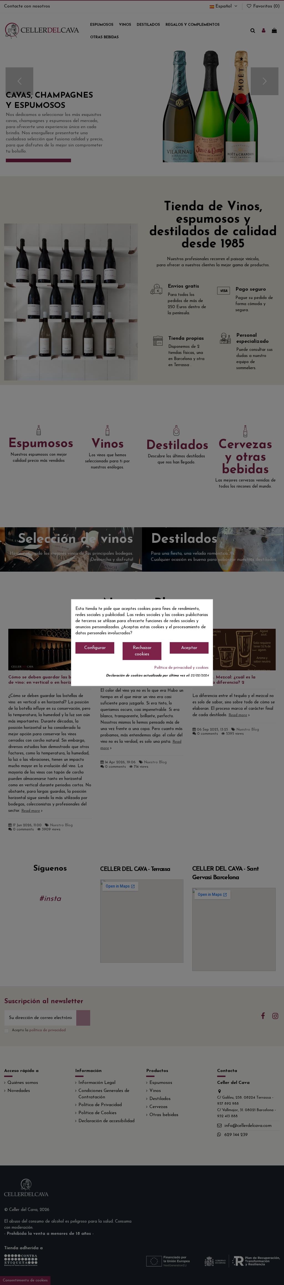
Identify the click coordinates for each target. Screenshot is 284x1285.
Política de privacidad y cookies (181, 668)
